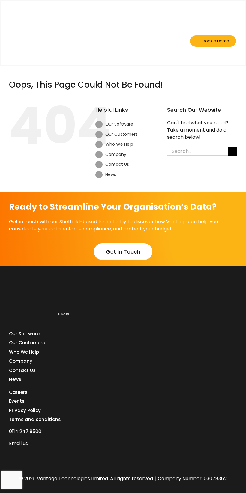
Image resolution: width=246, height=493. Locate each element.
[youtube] (54, 455)
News (110, 174)
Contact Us (117, 164)
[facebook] (22, 455)
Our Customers (121, 134)
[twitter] (33, 455)
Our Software (119, 124)
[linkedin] (11, 455)
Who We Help (119, 144)
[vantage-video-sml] (40, 13)
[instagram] (43, 455)
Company (115, 154)
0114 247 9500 (25, 431)
